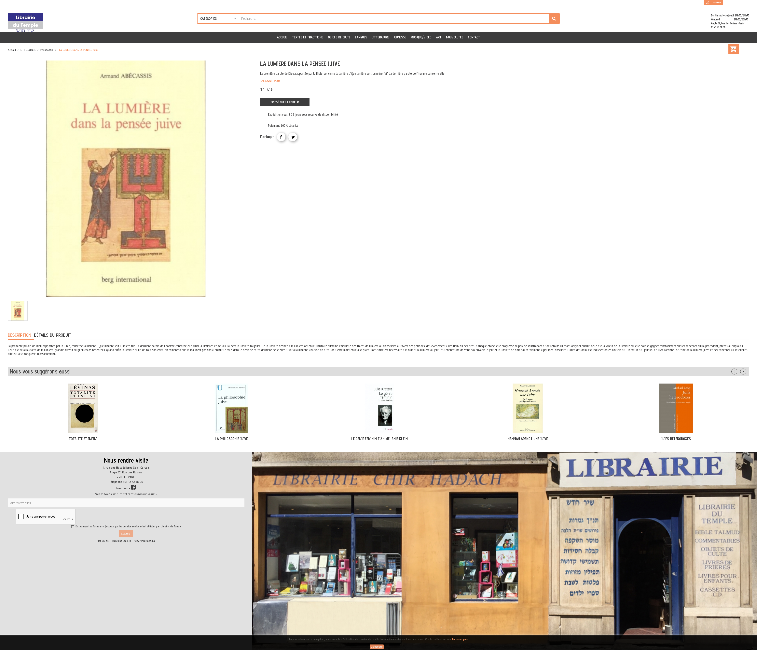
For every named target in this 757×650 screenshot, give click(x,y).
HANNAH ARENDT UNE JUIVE (231, 439)
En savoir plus (270, 81)
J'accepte (377, 646)
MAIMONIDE (528, 439)
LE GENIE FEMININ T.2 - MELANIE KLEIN (83, 439)
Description (19, 335)
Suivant (745, 370)
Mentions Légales (121, 540)
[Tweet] (292, 137)
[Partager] (281, 137)
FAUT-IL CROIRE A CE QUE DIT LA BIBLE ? (676, 439)
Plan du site (103, 540)
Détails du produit (52, 335)
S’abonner (126, 533)
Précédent (738, 370)
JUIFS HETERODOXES (379, 439)
